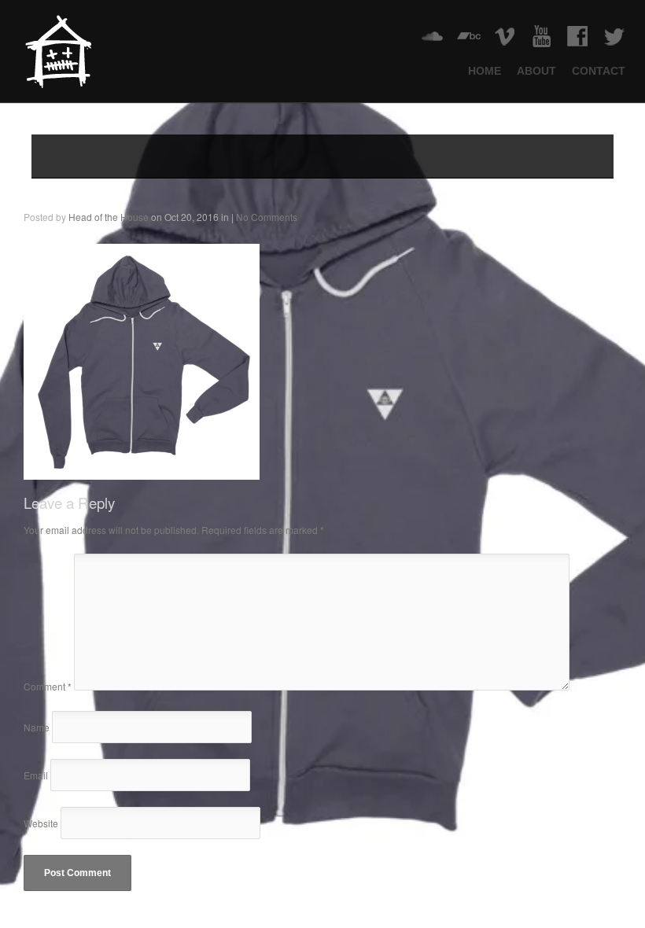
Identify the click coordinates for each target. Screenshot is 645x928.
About (536, 71)
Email (36, 775)
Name (37, 727)
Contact (598, 71)
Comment (48, 686)
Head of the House (108, 216)
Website (41, 823)
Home (484, 71)
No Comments (266, 216)
